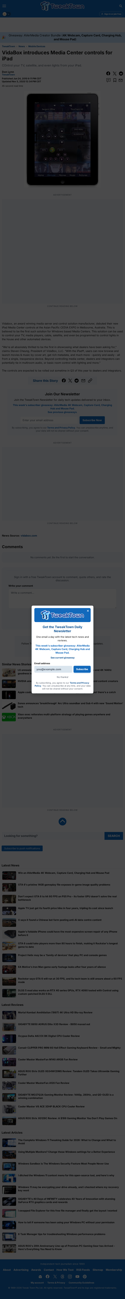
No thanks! (62, 677)
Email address (42, 663)
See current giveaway (63, 657)
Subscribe (82, 669)
